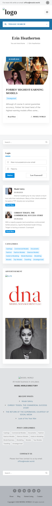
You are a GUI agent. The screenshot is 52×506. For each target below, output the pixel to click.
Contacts (40, 496)
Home (23, 43)
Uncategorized (11, 98)
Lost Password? (36, 175)
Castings (9, 249)
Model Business (26, 256)
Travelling (27, 259)
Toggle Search (16, 24)
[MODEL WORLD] (10, 12)
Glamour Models (33, 252)
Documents (35, 249)
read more (10, 205)
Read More (12, 117)
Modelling (37, 256)
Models (8, 259)
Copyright (11, 502)
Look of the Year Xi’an (27, 418)
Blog (18, 496)
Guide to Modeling (12, 256)
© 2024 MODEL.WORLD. (23, 502)
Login (7, 153)
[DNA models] (25, 317)
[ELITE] (8, 276)
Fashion (9, 252)
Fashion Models (19, 252)
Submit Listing (28, 496)
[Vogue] (26, 358)
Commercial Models (22, 249)
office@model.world (32, 3)
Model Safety (27, 401)
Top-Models (18, 259)
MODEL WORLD (39, 117)
